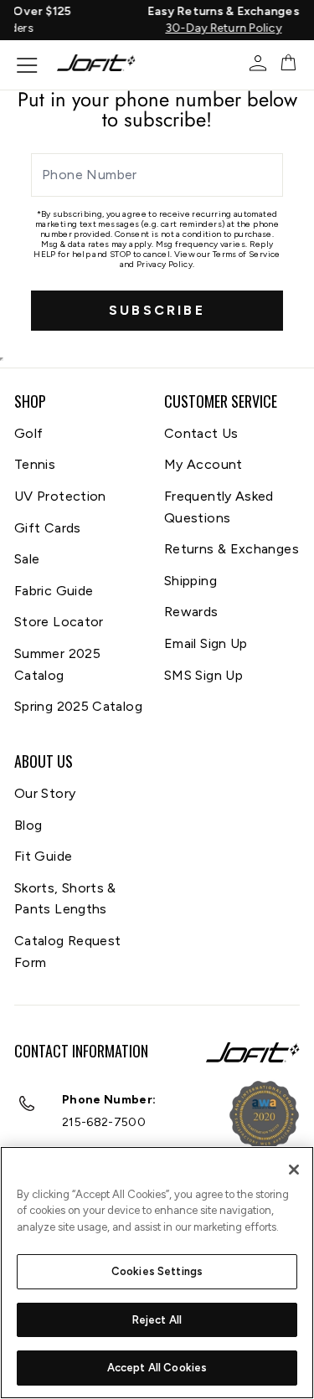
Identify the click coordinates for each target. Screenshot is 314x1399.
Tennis (34, 464)
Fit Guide (43, 856)
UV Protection (60, 496)
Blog (28, 825)
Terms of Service (247, 254)
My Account (203, 464)
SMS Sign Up (203, 675)
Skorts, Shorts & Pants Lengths (65, 899)
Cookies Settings (157, 1271)
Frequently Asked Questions (219, 507)
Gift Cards (47, 528)
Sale (26, 559)
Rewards (191, 612)
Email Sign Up (206, 643)
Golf (28, 433)
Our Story (44, 793)
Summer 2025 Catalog (57, 664)
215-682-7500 (104, 1122)
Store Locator (59, 622)
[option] (170, 20)
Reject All (157, 1320)
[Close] (293, 1169)
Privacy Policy (164, 264)
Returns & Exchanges (231, 549)
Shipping (190, 581)
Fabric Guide (53, 591)
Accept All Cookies (157, 1367)
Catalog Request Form (67, 951)
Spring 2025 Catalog (78, 706)
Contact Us (201, 433)
